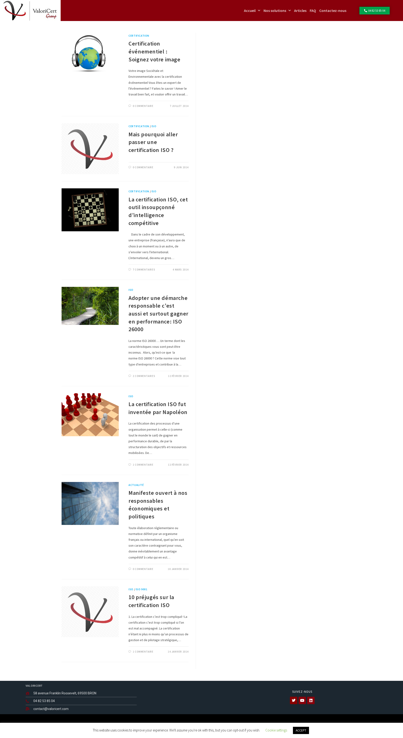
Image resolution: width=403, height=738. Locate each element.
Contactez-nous (332, 10)
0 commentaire (143, 106)
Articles (300, 10)
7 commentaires (144, 269)
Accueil (250, 10)
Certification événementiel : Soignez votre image (154, 51)
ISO (154, 126)
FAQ (313, 10)
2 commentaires (144, 376)
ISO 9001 (141, 589)
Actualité (136, 485)
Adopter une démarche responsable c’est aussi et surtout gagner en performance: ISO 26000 (158, 313)
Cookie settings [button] (276, 730)
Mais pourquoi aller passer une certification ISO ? (153, 142)
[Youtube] (302, 700)
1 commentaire (143, 464)
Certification (139, 35)
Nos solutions (275, 10)
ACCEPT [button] (301, 730)
